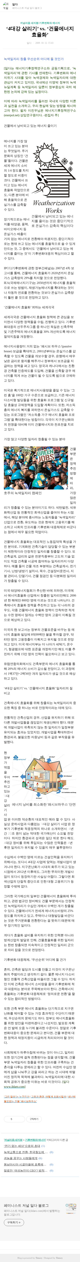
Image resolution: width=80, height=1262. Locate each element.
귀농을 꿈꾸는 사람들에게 (20, 1158)
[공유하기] (15, 1119)
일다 (15, 4)
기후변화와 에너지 (35, 1139)
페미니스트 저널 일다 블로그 (26, 1205)
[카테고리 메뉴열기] (73, 6)
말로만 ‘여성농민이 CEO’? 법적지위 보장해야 (26, 1170)
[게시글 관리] (20, 1119)
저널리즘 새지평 (13, 1139)
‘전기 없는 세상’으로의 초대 (22, 1146)
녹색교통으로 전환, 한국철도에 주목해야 (26, 1152)
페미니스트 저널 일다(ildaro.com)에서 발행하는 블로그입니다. (32, 1212)
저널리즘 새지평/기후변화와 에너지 (40, 22)
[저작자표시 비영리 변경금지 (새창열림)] (47, 1119)
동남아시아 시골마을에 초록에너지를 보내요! (26, 1164)
